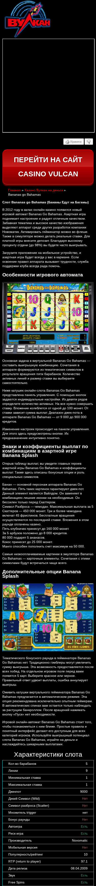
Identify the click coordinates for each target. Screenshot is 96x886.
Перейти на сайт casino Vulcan (48, 167)
